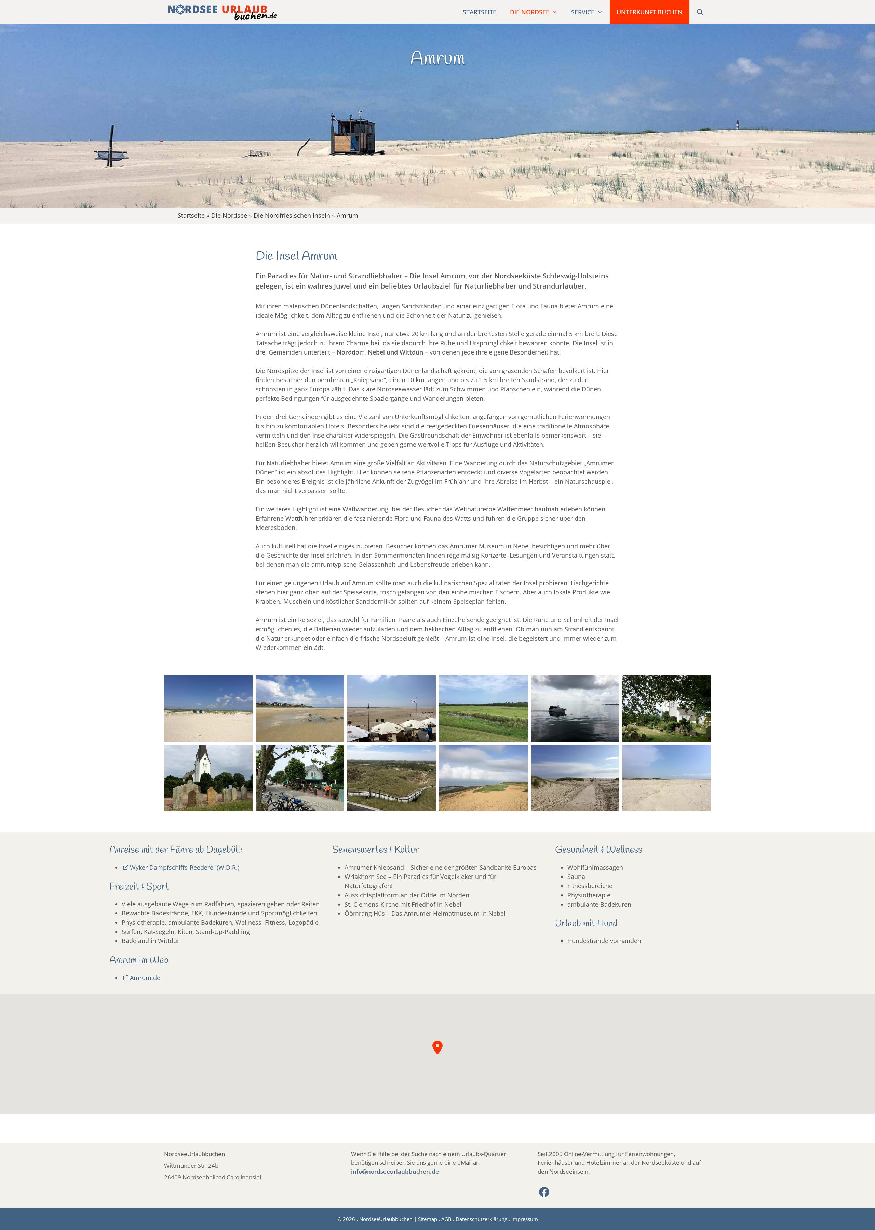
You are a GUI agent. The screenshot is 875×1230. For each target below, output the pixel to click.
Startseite (479, 12)
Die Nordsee (529, 12)
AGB (446, 1219)
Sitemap (427, 1219)
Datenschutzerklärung (481, 1219)
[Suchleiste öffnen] (700, 12)
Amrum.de (145, 978)
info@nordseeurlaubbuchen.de (395, 1171)
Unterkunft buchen (650, 12)
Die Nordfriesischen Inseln (292, 215)
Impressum (524, 1219)
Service (582, 12)
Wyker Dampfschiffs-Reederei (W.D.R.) (184, 867)
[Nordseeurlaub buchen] (220, 12)
